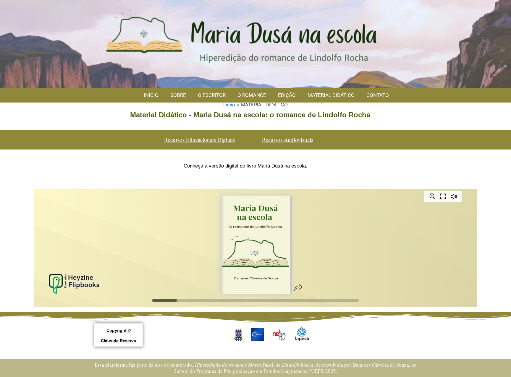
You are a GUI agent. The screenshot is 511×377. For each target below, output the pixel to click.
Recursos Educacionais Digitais (199, 139)
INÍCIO (151, 95)
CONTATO (377, 95)
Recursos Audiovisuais (287, 139)
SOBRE (178, 95)
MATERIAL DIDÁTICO (331, 95)
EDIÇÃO (287, 95)
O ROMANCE (251, 95)
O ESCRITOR (212, 95)
